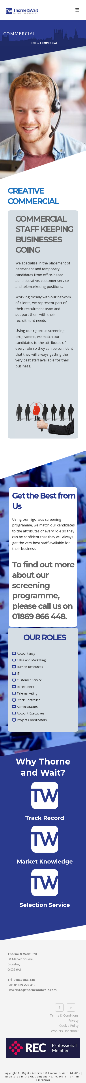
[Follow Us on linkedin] (71, 1007)
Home (33, 43)
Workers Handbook (65, 1031)
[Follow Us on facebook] (59, 1007)
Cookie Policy (69, 1025)
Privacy (73, 1020)
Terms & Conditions (64, 1015)
